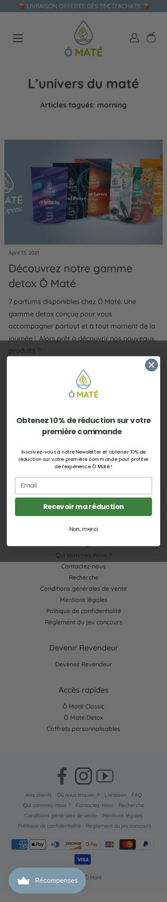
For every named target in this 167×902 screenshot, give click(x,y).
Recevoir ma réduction (83, 506)
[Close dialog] (152, 365)
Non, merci (83, 529)
